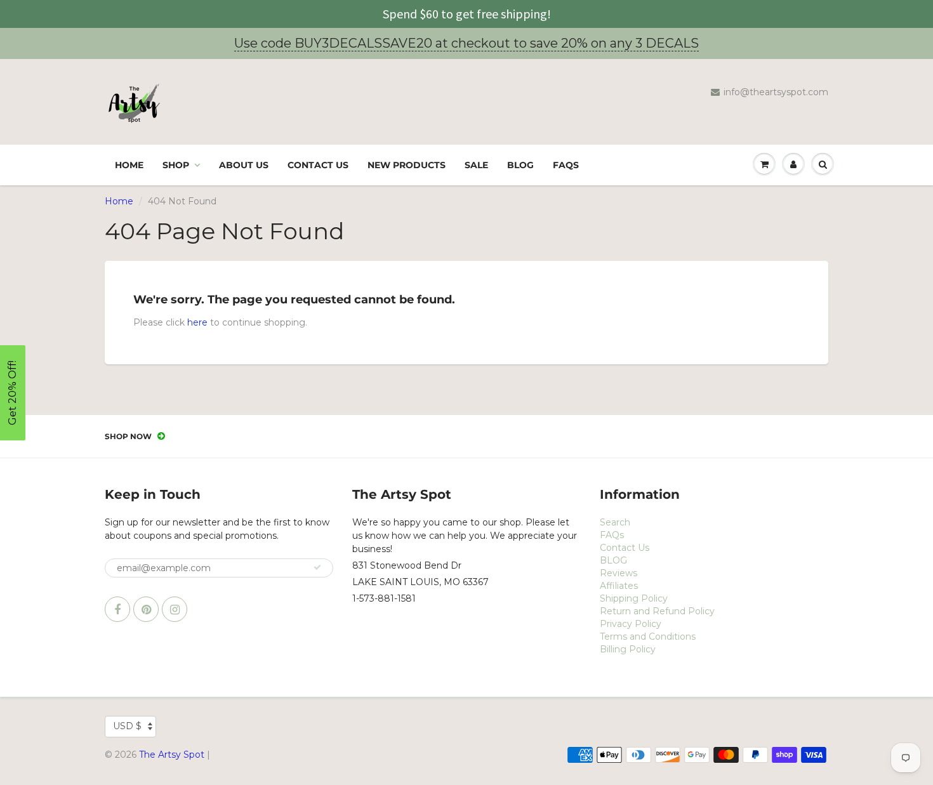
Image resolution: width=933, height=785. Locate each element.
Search (615, 522)
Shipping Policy (634, 598)
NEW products (406, 165)
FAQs (566, 165)
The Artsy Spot (171, 754)
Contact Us (318, 165)
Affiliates (619, 585)
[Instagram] (174, 609)
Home (129, 165)
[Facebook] (117, 609)
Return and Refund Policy (657, 611)
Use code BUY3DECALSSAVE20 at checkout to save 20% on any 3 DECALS (466, 43)
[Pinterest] (146, 609)
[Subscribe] (317, 567)
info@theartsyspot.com (776, 92)
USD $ (127, 726)
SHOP (175, 165)
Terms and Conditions (648, 636)
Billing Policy (628, 649)
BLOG (520, 165)
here (197, 322)
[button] (12, 392)
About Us (243, 165)
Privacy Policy (630, 624)
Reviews (618, 573)
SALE (476, 165)
